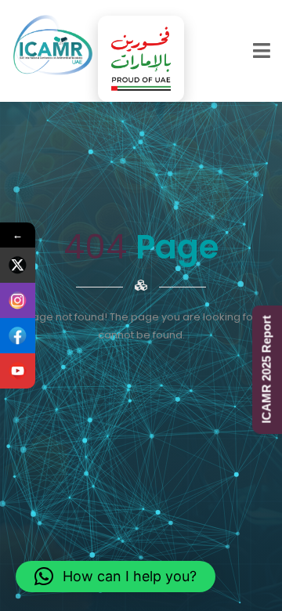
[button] (115, 576)
